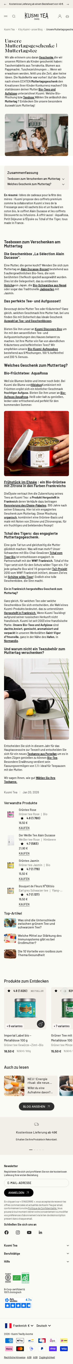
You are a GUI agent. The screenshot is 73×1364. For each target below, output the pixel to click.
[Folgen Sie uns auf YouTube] (29, 1232)
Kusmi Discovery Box (48, 329)
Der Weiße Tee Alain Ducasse (37, 835)
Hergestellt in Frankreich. (20, 613)
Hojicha (9, 285)
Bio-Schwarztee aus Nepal (49, 285)
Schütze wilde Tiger (20, 577)
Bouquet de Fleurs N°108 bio (36, 886)
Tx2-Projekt (59, 569)
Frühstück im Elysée (20, 482)
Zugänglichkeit (47, 1357)
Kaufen (24, 828)
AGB (29, 1357)
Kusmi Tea (9, 29)
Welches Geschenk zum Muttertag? (29, 184)
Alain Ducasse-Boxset (35, 269)
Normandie (11, 640)
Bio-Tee (52, 757)
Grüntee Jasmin (29, 860)
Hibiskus (36, 385)
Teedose (29, 97)
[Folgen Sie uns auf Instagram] (17, 1232)
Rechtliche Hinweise (14, 1357)
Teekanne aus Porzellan (42, 754)
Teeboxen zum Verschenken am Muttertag (33, 178)
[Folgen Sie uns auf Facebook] (6, 1232)
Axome (29, 1333)
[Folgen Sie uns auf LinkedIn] (40, 1232)
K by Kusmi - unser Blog (30, 29)
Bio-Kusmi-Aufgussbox (43, 349)
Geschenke (46, 57)
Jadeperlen (47, 289)
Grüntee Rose (27, 810)
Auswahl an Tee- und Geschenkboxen (28, 321)
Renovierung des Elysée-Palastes (25, 505)
